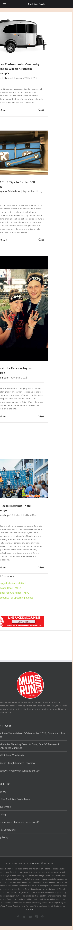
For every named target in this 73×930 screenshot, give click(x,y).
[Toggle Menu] (4, 4)
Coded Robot (35, 863)
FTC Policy (30, 909)
